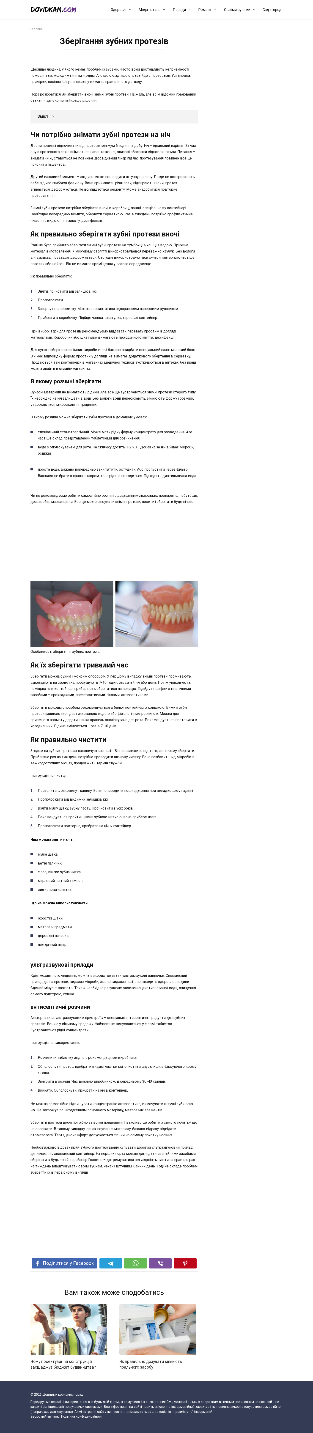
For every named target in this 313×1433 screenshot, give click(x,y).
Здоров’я (118, 10)
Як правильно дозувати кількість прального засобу (150, 1364)
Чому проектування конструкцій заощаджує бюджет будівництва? (63, 1364)
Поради (179, 10)
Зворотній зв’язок (44, 1417)
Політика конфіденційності (82, 1417)
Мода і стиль (149, 10)
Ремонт (205, 10)
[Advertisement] (114, 543)
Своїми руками (237, 10)
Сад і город (272, 10)
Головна (36, 29)
